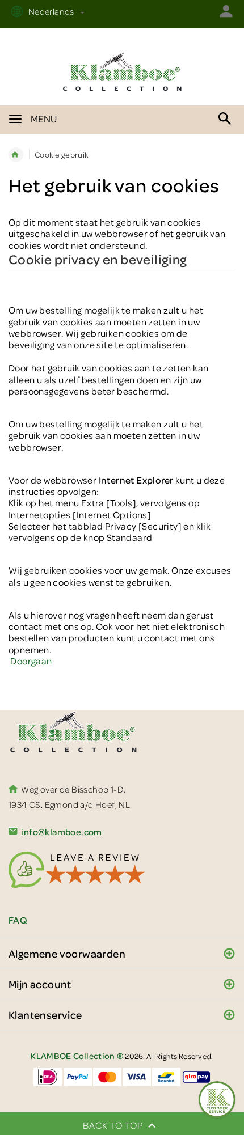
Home (16, 154)
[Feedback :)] (217, 1099)
